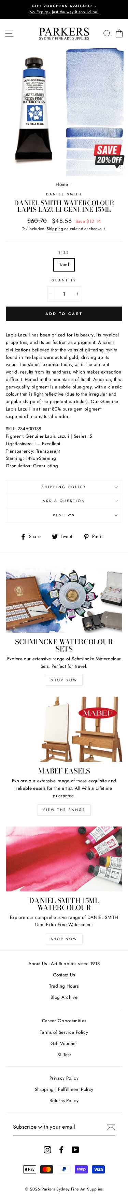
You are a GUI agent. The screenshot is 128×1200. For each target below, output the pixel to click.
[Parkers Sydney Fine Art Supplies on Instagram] (47, 1149)
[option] (64, 9)
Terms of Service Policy (64, 1032)
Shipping (55, 228)
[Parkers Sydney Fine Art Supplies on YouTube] (75, 1149)
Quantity (64, 280)
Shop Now (64, 680)
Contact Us (64, 974)
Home (62, 184)
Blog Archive (64, 997)
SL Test (64, 1054)
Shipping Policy (64, 486)
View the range (64, 809)
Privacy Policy (64, 1078)
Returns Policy (64, 1100)
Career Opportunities (64, 1020)
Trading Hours (64, 985)
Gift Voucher (64, 1043)
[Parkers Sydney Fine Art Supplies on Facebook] (61, 1149)
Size (64, 252)
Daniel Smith (64, 194)
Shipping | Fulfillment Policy (64, 1089)
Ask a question (64, 500)
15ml (64, 264)
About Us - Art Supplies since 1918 (64, 963)
